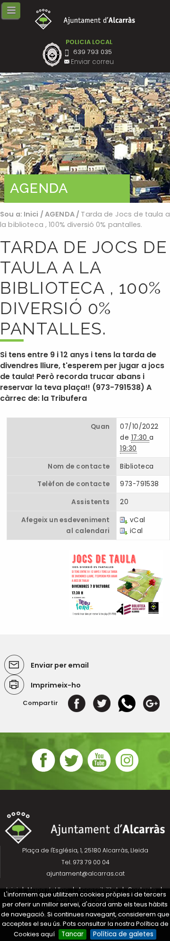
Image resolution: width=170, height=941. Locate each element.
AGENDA (60, 214)
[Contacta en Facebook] (43, 770)
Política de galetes (123, 934)
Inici (31, 214)
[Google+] (151, 702)
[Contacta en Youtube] (99, 770)
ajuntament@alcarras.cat (85, 873)
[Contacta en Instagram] (127, 770)
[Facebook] (76, 702)
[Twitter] (101, 702)
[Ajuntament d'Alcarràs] (85, 19)
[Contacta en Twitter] (71, 770)
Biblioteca (136, 466)
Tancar (72, 934)
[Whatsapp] (127, 702)
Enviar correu (92, 61)
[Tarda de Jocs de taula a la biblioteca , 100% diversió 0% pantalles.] (116, 583)
